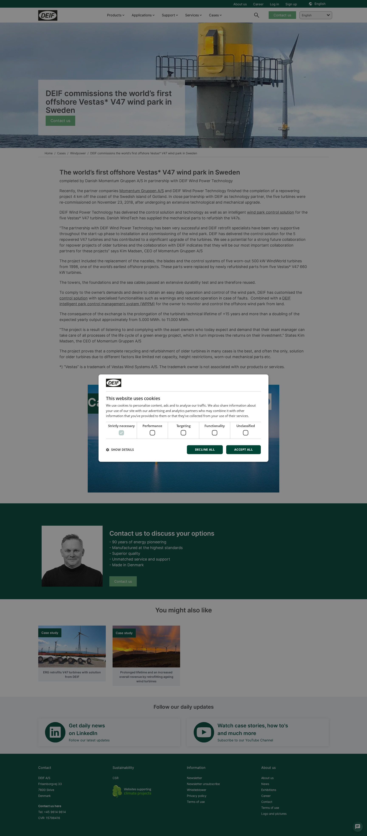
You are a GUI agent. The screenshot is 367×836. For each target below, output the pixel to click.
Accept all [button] (243, 449)
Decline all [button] (205, 449)
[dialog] (183, 418)
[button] (120, 449)
